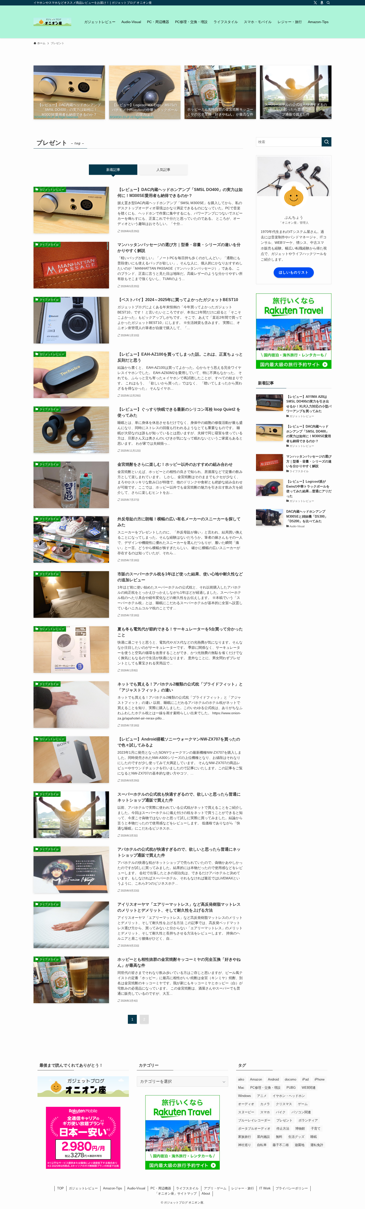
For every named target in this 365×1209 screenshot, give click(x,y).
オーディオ (246, 1104)
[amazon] (322, 2)
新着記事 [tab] (113, 170)
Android (273, 1079)
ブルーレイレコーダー (254, 1120)
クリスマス (284, 1104)
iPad (305, 1079)
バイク (281, 1112)
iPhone (320, 1079)
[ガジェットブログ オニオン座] (52, 21)
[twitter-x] (315, 2)
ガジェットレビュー (83, 1188)
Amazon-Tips (112, 1188)
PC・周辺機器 (160, 1188)
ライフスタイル (187, 1188)
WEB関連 (309, 1087)
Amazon (256, 1079)
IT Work (265, 1188)
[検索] (328, 2)
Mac (241, 1087)
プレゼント (284, 1120)
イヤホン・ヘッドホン (289, 1096)
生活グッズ (296, 1137)
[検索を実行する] (326, 142)
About (206, 1193)
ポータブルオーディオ (254, 1128)
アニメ (262, 1096)
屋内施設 (263, 1137)
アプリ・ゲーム (215, 1188)
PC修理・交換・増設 (265, 1087)
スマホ (265, 1112)
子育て (316, 1128)
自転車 (262, 1145)
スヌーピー (246, 1112)
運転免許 (316, 1145)
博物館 (300, 1128)
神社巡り (244, 1145)
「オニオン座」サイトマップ (176, 1193)
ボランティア (308, 1120)
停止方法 (282, 1128)
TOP (60, 1188)
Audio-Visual (136, 1188)
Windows (244, 1096)
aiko (241, 1079)
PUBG (291, 1087)
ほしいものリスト (294, 272)
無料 (279, 1137)
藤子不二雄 (281, 1145)
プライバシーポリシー (292, 1188)
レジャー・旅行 (242, 1188)
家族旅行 (244, 1137)
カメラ (265, 1104)
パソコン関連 (301, 1112)
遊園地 (299, 1145)
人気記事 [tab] (163, 170)
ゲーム (303, 1104)
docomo (290, 1079)
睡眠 (313, 1137)
